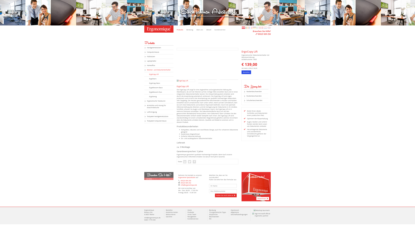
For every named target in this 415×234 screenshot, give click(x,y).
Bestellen (246, 72)
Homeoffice (151, 65)
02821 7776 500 (150, 220)
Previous (173, 53)
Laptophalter (151, 61)
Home (190, 210)
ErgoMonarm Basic (156, 88)
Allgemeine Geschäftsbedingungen (239, 213)
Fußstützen (151, 56)
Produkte (180, 30)
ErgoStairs (152, 79)
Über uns (199, 30)
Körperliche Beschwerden (214, 215)
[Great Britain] (269, 28)
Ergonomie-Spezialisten (186, 177)
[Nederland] (265, 28)
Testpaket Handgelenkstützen (157, 116)
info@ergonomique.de (189, 185)
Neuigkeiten (192, 217)
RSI (210, 219)
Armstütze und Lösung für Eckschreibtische (156, 106)
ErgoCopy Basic (154, 83)
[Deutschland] (254, 28)
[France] (250, 28)
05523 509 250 (264, 34)
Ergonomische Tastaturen (156, 101)
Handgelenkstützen (154, 48)
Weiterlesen (262, 198)
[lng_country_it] (258, 28)
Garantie (169, 217)
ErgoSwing (153, 96)
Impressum (235, 210)
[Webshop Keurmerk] (262, 210)
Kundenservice (220, 30)
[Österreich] (243, 28)
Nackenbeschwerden (254, 91)
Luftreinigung (152, 112)
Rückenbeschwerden (254, 96)
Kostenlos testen (172, 212)
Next (242, 53)
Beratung (189, 30)
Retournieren (171, 214)
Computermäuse (153, 52)
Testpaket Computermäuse (156, 121)
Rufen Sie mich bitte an (225, 195)
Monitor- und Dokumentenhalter (159, 70)
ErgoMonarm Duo (155, 92)
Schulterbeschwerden (254, 100)
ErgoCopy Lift (154, 74)
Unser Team (192, 214)
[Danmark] (261, 28)
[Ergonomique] (158, 29)
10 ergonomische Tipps (217, 212)
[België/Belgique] (247, 28)
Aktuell (208, 30)
